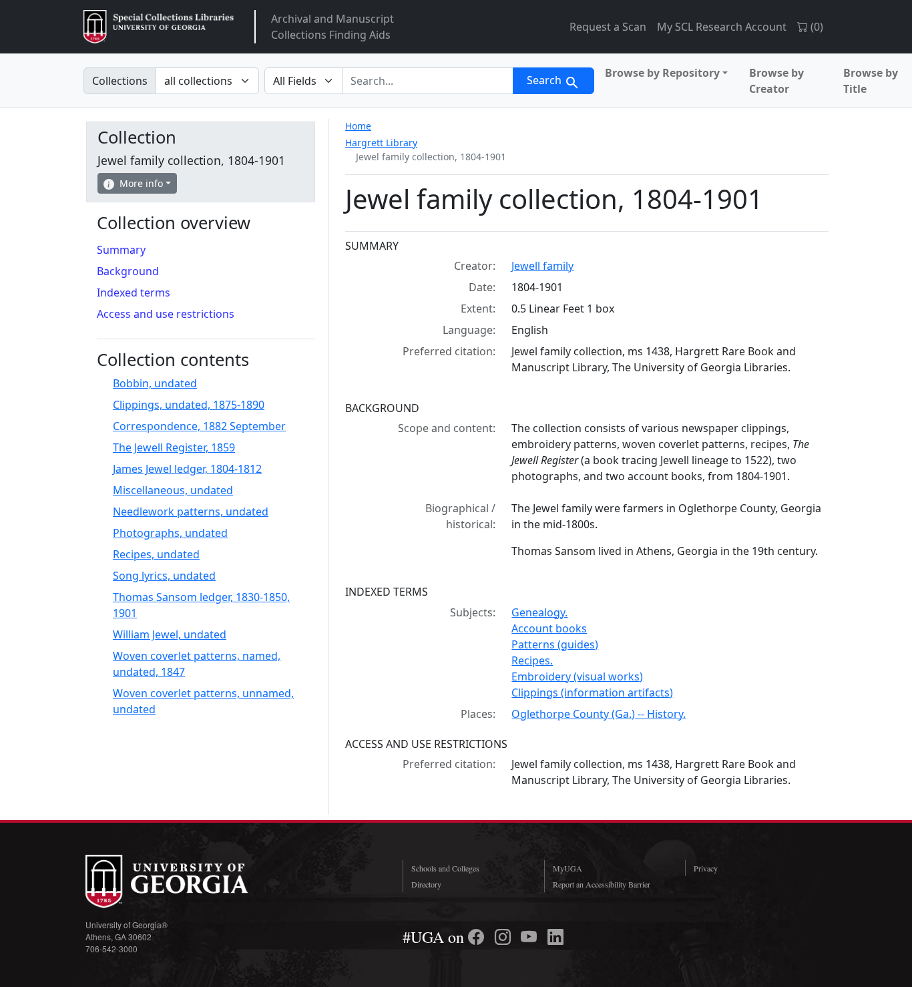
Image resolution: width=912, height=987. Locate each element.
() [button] (815, 26)
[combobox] (428, 80)
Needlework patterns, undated (190, 511)
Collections (120, 80)
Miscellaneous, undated (173, 490)
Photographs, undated (170, 533)
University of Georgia (185, 881)
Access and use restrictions (165, 314)
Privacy (706, 868)
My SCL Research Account (721, 26)
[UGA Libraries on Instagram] (505, 937)
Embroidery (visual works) (577, 676)
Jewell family (542, 265)
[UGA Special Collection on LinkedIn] (555, 937)
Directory (426, 884)
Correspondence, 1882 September (199, 426)
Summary (121, 249)
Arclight (158, 26)
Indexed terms (133, 292)
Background (128, 271)
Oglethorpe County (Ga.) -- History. (598, 714)
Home (358, 126)
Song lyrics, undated (164, 575)
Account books (549, 628)
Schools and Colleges (445, 868)
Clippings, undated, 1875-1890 (188, 404)
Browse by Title (870, 80)
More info (141, 183)
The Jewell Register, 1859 (174, 447)
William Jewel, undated (169, 634)
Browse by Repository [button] (662, 72)
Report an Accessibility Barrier (601, 884)
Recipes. (532, 660)
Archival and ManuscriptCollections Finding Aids (332, 26)
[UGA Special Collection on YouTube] (531, 937)
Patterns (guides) (554, 644)
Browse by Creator (776, 80)
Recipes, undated (156, 554)
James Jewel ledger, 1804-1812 (187, 468)
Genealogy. (539, 612)
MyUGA (567, 868)
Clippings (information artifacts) (592, 692)
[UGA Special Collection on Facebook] (478, 937)
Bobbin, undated (155, 383)
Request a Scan (607, 26)
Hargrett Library (381, 142)
